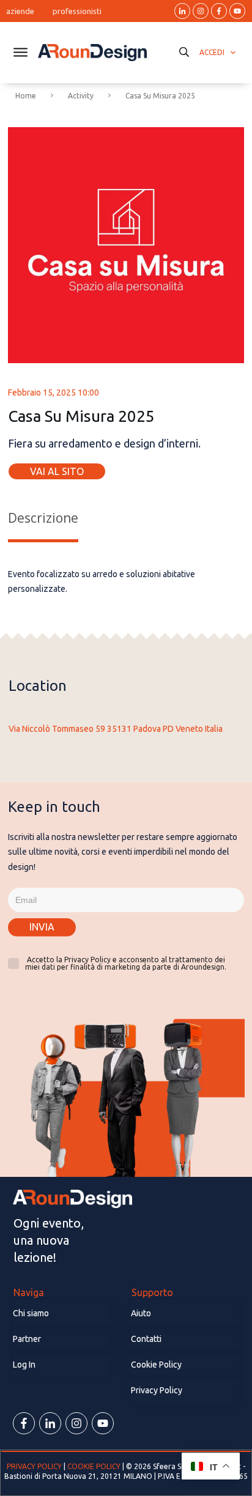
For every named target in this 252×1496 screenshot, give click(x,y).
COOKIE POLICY (93, 1466)
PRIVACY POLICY (35, 1466)
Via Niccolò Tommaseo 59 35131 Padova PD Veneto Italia (116, 729)
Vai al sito (57, 471)
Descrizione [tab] (43, 517)
